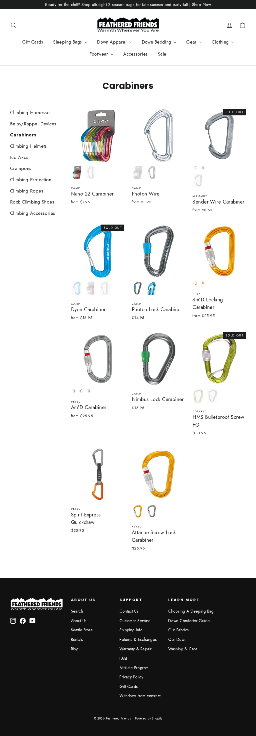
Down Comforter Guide (189, 621)
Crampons (20, 168)
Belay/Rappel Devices (33, 123)
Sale (162, 54)
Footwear (100, 54)
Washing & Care (183, 649)
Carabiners (23, 134)
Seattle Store (82, 630)
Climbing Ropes (26, 191)
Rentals (77, 639)
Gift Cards (32, 42)
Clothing (221, 42)
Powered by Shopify (148, 718)
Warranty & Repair (136, 649)
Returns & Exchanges (138, 639)
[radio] (76, 172)
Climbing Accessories (32, 213)
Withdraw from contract (140, 696)
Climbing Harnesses (31, 112)
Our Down (177, 639)
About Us (79, 621)
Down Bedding (157, 42)
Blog (75, 649)
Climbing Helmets (28, 146)
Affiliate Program (134, 668)
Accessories (135, 54)
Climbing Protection (30, 179)
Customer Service (135, 621)
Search (77, 611)
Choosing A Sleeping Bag (191, 611)
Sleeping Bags (68, 42)
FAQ (123, 658)
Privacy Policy (131, 677)
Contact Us (129, 611)
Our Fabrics (178, 630)
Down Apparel (112, 42)
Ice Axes (19, 157)
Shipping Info (131, 630)
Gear (192, 42)
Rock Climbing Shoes (32, 202)
